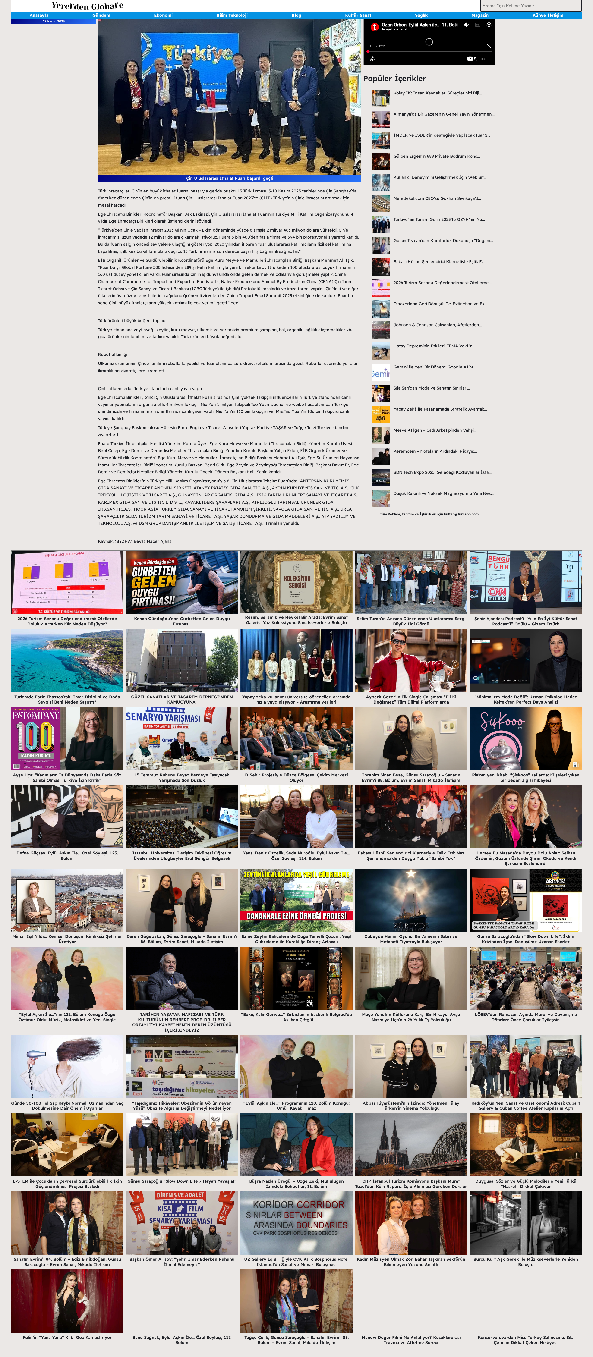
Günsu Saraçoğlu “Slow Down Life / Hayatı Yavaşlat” (182, 1181)
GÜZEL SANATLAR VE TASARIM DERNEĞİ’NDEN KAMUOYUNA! (182, 699)
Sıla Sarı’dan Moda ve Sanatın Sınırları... (432, 388)
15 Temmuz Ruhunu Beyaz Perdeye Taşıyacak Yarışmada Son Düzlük (182, 777)
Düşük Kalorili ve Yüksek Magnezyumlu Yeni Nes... (444, 493)
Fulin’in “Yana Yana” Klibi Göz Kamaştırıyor (67, 1337)
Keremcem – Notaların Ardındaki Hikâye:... (435, 451)
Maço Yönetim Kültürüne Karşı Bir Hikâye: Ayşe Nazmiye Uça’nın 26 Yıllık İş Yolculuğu (411, 1017)
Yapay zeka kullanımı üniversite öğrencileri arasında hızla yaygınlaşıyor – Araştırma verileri (296, 699)
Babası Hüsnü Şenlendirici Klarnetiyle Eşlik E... (439, 261)
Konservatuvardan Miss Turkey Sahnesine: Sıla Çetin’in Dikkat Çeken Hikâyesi (526, 1340)
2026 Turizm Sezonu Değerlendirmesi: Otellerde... (443, 282)
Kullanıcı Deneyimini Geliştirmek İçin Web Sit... (440, 177)
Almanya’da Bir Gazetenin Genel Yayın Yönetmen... (444, 114)
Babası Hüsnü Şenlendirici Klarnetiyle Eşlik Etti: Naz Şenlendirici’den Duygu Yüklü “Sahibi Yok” (411, 855)
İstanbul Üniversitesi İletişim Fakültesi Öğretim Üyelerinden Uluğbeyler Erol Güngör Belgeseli (181, 855)
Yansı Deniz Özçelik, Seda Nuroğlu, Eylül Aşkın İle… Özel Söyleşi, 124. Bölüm (296, 855)
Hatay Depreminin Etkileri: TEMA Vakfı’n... (434, 346)
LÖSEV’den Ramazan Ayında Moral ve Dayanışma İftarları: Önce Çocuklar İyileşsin (526, 1017)
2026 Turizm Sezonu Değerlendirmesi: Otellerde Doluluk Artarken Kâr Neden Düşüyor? (67, 621)
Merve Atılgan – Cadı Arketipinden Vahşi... (435, 430)
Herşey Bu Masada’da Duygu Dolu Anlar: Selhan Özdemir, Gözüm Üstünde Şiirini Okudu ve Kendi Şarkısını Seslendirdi (525, 858)
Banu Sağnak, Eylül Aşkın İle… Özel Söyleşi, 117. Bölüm (181, 1340)
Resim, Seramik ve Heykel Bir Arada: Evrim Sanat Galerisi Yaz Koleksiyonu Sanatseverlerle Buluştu (296, 620)
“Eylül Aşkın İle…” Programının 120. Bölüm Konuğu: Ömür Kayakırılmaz (296, 1105)
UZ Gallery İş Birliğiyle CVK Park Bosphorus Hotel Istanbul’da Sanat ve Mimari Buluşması (296, 1261)
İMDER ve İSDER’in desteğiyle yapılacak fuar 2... (442, 135)
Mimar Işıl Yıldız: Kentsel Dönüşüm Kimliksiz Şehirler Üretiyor (67, 939)
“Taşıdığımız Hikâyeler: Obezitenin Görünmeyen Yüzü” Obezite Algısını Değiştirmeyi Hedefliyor (182, 1105)
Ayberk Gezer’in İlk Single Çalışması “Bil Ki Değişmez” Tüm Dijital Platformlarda (411, 699)
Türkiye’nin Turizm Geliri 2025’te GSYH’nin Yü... (439, 219)
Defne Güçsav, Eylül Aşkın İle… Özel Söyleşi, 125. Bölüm (67, 855)
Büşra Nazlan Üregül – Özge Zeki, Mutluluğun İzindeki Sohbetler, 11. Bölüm (296, 1183)
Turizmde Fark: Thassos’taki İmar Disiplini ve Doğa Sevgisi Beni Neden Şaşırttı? (67, 699)
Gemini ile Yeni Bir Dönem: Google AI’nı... (435, 367)
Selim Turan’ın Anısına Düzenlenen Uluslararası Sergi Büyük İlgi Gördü (411, 621)
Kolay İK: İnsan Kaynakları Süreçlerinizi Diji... (438, 93)
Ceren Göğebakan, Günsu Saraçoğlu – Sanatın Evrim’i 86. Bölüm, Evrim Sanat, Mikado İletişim (182, 939)
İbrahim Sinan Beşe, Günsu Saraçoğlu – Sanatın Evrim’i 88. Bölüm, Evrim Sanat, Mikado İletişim (411, 777)
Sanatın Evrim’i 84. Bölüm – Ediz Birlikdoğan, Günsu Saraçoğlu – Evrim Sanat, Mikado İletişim (67, 1261)
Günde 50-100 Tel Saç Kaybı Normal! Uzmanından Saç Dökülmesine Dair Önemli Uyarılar (67, 1105)
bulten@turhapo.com (461, 514)
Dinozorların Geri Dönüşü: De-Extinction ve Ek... (440, 303)
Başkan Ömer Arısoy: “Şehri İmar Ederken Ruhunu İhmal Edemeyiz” (181, 1261)
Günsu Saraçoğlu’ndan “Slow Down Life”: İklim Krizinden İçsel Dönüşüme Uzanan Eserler (525, 939)
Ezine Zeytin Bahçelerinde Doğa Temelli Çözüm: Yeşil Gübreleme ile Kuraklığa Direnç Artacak (296, 939)
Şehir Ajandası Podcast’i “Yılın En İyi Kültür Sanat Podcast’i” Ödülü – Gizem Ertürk (525, 621)
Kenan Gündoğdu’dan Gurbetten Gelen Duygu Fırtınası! (182, 621)
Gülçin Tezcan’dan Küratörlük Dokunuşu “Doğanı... (443, 240)
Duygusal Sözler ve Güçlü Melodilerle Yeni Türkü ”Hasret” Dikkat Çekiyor (525, 1183)
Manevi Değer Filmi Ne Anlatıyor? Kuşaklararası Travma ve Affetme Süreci (411, 1340)
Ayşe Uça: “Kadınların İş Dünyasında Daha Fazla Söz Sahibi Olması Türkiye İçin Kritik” (67, 777)
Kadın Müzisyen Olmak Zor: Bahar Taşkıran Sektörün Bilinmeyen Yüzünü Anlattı (411, 1261)
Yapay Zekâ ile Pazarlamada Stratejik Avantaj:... (440, 409)
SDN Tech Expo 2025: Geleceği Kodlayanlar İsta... (443, 472)
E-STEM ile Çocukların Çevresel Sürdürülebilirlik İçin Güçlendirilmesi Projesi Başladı (67, 1183)
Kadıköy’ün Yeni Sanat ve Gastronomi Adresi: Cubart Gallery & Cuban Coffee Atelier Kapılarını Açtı (525, 1105)
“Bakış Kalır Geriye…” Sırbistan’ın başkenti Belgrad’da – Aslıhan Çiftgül (296, 1017)
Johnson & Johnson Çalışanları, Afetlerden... (438, 324)
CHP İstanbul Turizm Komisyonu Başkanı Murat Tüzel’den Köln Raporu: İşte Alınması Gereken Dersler (411, 1183)
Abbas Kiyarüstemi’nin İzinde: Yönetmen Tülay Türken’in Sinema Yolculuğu (411, 1105)
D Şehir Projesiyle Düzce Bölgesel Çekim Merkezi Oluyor (296, 777)
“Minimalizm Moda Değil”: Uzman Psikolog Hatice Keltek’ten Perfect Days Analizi (525, 699)
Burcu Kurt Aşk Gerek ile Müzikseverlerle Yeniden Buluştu (525, 1261)
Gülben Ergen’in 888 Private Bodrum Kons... (437, 156)
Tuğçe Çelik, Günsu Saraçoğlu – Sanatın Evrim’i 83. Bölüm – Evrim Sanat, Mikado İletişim (296, 1340)
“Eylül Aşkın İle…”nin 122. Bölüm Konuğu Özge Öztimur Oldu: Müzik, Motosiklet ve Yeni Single (67, 1017)
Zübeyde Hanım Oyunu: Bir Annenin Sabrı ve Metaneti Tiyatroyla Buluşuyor (411, 939)
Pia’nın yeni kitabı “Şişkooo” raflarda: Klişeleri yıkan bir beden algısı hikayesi (525, 777)
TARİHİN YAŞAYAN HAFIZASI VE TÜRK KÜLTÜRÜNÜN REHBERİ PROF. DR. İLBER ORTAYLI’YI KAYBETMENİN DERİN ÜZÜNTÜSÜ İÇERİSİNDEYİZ (182, 1022)
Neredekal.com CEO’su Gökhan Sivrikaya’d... (437, 198)
